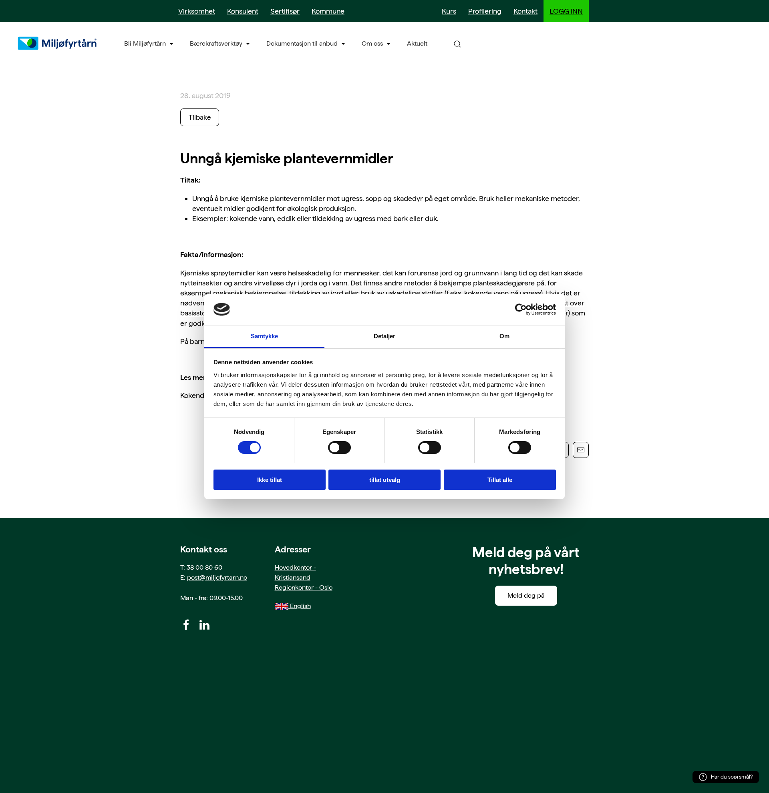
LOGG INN (566, 11)
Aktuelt (417, 43)
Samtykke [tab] (264, 335)
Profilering (484, 11)
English (299, 606)
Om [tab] (504, 335)
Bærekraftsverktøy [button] (216, 43)
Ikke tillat (269, 479)
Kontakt (525, 11)
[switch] (339, 447)
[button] (457, 43)
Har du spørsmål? (732, 777)
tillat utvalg (384, 479)
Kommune (328, 11)
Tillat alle (499, 479)
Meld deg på (526, 595)
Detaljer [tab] (385, 335)
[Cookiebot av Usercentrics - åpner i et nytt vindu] (521, 309)
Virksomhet (196, 11)
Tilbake (200, 117)
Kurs (449, 11)
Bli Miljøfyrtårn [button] (145, 43)
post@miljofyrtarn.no (217, 577)
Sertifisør (285, 11)
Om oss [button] (372, 43)
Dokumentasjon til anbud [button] (302, 43)
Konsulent (242, 11)
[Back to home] (58, 43)
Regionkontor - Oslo (303, 587)
